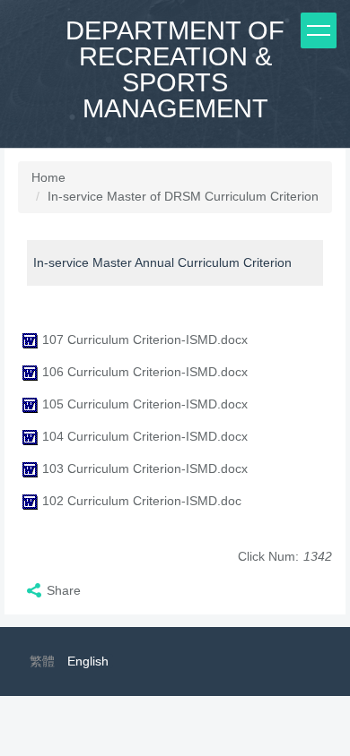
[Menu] (319, 30)
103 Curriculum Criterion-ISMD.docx (145, 468)
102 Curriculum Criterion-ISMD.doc (141, 501)
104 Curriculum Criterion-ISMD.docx (145, 436)
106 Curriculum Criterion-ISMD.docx (145, 372)
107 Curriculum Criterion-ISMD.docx (145, 339)
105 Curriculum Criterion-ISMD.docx (145, 404)
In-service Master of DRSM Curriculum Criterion (183, 196)
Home (48, 177)
